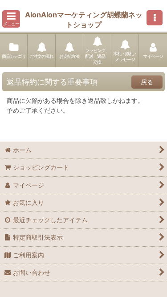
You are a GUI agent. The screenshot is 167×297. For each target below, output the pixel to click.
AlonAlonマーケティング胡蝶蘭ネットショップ (84, 19)
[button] (11, 19)
